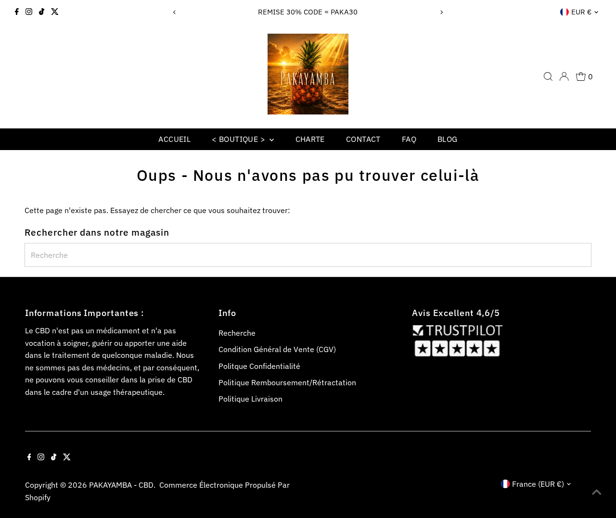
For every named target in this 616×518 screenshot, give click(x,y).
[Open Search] (548, 76)
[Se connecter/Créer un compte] (564, 76)
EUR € (581, 11)
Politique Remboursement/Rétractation (287, 382)
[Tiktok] (42, 12)
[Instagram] (29, 12)
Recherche (237, 333)
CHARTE (310, 139)
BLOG (447, 139)
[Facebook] (17, 12)
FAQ (409, 139)
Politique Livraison (250, 399)
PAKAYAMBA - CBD (121, 485)
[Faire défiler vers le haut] (596, 491)
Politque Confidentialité (259, 366)
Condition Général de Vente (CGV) (277, 349)
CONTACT (363, 139)
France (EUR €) (538, 484)
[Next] (441, 12)
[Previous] (175, 12)
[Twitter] (55, 12)
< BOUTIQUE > (239, 139)
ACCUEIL (174, 139)
